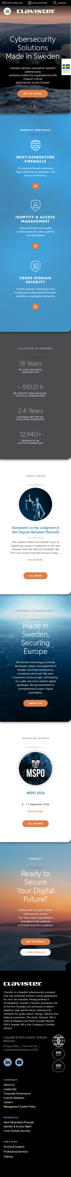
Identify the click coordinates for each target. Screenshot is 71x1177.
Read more (35, 811)
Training (8, 1156)
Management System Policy (20, 1106)
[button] (31, 106)
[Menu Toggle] (7, 11)
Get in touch (32, 93)
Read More (35, 560)
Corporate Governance (17, 1093)
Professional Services (16, 1151)
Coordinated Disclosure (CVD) (21, 1049)
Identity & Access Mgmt (18, 1126)
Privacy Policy (11, 1046)
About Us (9, 1085)
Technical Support (14, 1146)
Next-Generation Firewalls (19, 1122)
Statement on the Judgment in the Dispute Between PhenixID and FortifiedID (35, 532)
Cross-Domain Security (17, 1131)
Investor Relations (14, 1098)
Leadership (10, 1089)
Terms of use (30, 1046)
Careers (8, 1102)
